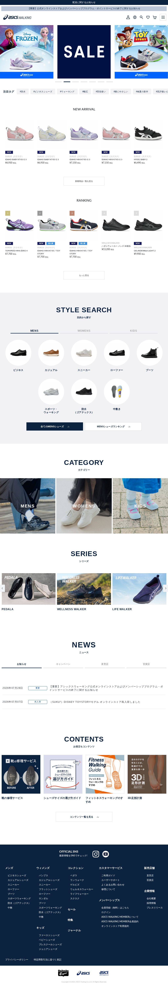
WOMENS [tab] (84, 330)
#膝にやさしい (121, 91)
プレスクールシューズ (50, 944)
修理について (108, 889)
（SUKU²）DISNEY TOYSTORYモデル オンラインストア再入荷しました (95, 701)
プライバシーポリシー (17, 960)
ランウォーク (77, 880)
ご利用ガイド (108, 875)
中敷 (10, 908)
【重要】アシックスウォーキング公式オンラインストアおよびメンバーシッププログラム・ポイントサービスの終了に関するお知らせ (106, 688)
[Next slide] (165, 588)
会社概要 (151, 898)
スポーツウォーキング (19, 898)
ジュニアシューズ (48, 949)
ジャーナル (74, 930)
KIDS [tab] (133, 330)
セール (72, 909)
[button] (58, 81)
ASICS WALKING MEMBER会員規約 (119, 921)
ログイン (106, 912)
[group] (26, 52)
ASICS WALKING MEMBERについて (119, 917)
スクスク (74, 898)
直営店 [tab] (104, 664)
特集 (70, 920)
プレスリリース (155, 908)
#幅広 (85, 91)
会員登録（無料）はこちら (115, 908)
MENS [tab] (34, 330)
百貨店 (150, 880)
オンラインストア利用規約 (115, 926)
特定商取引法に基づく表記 (47, 960)
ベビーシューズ (47, 940)
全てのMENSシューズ (52, 426)
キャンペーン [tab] (63, 664)
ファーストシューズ (49, 935)
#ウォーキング (67, 91)
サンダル (43, 898)
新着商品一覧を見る (84, 181)
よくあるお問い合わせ (112, 885)
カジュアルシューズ (18, 880)
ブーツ (11, 894)
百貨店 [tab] (146, 664)
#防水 (22, 91)
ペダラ (73, 875)
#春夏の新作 (142, 91)
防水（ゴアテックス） (19, 903)
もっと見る (84, 275)
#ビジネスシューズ (42, 91)
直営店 (150, 875)
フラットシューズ (48, 889)
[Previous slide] (2, 588)
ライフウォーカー (79, 894)
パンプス (43, 875)
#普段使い (101, 91)
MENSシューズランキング (111, 426)
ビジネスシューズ (17, 875)
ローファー (13, 889)
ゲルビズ (74, 885)
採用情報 (151, 903)
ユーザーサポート (110, 880)
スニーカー (13, 885)
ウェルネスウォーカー (81, 889)
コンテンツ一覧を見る (81, 816)
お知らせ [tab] (21, 664)
